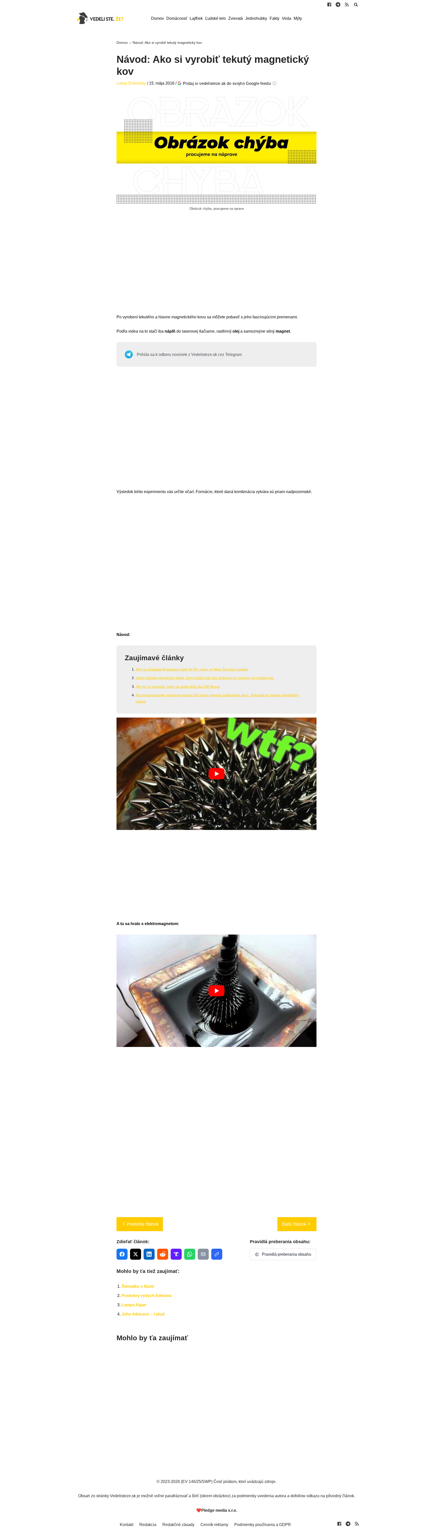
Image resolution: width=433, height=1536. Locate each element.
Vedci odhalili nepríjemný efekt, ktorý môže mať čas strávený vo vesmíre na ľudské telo (205, 678)
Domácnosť (176, 18)
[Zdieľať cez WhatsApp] (189, 1254)
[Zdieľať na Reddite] (162, 1254)
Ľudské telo (215, 18)
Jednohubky (256, 18)
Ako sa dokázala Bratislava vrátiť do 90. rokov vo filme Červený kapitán (192, 669)
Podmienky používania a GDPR (262, 1524)
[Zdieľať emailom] (203, 1254)
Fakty (274, 18)
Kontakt (126, 1524)
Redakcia (147, 1524)
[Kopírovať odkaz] (216, 1254)
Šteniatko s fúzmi (138, 1286)
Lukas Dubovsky (131, 83)
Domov (157, 18)
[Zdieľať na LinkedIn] (149, 1254)
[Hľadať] (355, 4)
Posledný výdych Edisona (146, 1295)
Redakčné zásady (178, 1524)
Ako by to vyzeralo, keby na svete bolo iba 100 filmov (178, 687)
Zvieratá (235, 18)
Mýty (298, 18)
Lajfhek (196, 18)
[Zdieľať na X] (135, 1254)
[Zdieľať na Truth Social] (176, 1254)
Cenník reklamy (214, 1524)
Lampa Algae (134, 1305)
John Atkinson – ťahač (143, 1314)
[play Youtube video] (216, 774)
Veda (286, 18)
